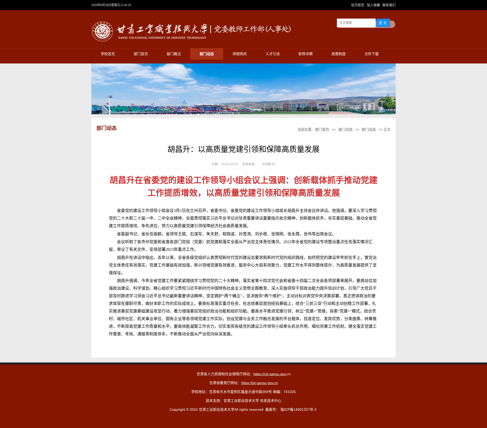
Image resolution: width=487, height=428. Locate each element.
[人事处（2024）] (192, 42)
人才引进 (273, 54)
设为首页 (358, 5)
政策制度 (339, 54)
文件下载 (371, 54)
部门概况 (174, 54)
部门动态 (207, 54)
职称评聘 (306, 54)
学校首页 (108, 54)
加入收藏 (374, 5)
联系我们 (389, 5)
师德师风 (240, 54)
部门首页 (141, 54)
